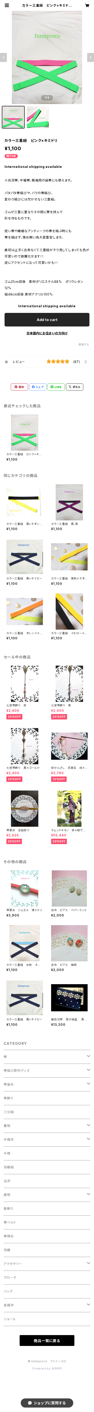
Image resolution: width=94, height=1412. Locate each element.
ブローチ (10, 1277)
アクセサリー (13, 1264)
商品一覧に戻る (47, 1340)
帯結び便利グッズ (16, 1070)
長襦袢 (9, 1305)
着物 (7, 1126)
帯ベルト (10, 1222)
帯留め (9, 1084)
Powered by (42, 1368)
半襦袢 (9, 1139)
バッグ (8, 1291)
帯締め (9, 1236)
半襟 (7, 1153)
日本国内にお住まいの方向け (47, 333)
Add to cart (47, 319)
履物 (7, 1195)
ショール (10, 1319)
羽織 (7, 1250)
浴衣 (7, 1181)
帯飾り (8, 1098)
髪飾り (8, 1208)
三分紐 (9, 1112)
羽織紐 (9, 1167)
